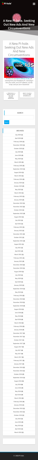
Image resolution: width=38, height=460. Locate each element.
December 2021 (18, 234)
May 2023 (18, 189)
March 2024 (17, 176)
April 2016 (18, 394)
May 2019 (18, 292)
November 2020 (18, 268)
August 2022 (18, 217)
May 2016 (18, 391)
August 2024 (18, 172)
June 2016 (18, 388)
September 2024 (18, 169)
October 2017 (18, 340)
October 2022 (18, 210)
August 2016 (18, 381)
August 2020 (18, 271)
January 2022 (18, 230)
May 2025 (18, 158)
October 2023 (18, 186)
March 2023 (17, 193)
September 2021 (18, 241)
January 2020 (18, 285)
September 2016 (18, 377)
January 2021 (18, 261)
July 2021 (18, 247)
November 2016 (18, 370)
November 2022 (18, 206)
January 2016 (18, 405)
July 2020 (18, 275)
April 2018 (18, 319)
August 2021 (18, 244)
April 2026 (18, 138)
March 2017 (17, 357)
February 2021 (18, 258)
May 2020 (18, 278)
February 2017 (18, 360)
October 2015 (18, 415)
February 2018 (18, 326)
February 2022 (18, 227)
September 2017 (18, 343)
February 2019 (18, 295)
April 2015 (18, 429)
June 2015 (18, 422)
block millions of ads (23, 78)
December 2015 (18, 408)
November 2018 (18, 302)
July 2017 (18, 350)
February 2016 (18, 401)
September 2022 (18, 213)
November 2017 (18, 336)
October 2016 (18, 374)
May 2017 (18, 353)
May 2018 (18, 316)
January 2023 (18, 200)
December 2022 (18, 203)
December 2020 (18, 265)
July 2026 (18, 135)
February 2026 (18, 141)
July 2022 (18, 220)
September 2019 (18, 288)
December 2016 (18, 367)
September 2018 (18, 306)
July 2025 (18, 152)
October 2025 (18, 148)
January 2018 (18, 329)
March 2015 (17, 432)
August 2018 (18, 309)
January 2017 (18, 364)
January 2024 (18, 182)
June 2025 (18, 155)
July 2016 (18, 384)
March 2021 (17, 254)
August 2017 (18, 347)
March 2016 (17, 398)
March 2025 (17, 162)
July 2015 (18, 418)
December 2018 (18, 299)
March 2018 (17, 323)
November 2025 (18, 145)
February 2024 (18, 179)
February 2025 (18, 165)
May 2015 (18, 425)
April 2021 (18, 251)
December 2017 (18, 333)
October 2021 (18, 237)
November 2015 (18, 412)
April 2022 (18, 223)
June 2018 (18, 312)
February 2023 (18, 196)
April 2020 (18, 282)
